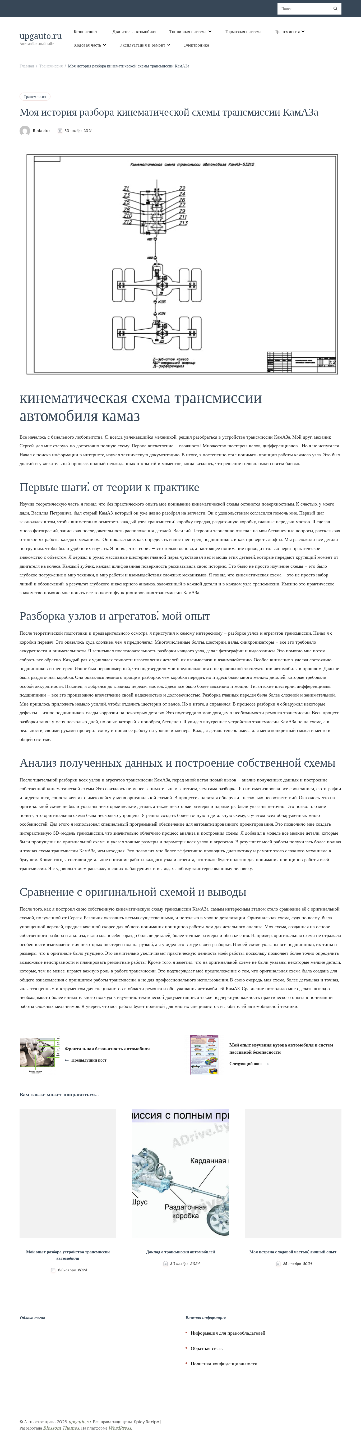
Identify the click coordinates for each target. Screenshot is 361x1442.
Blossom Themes (61, 1428)
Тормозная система (243, 31)
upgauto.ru (41, 35)
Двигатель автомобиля (134, 31)
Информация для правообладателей (228, 1333)
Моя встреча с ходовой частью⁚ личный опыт (292, 1252)
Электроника (196, 45)
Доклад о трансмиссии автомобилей (180, 1252)
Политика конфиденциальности (224, 1364)
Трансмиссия (287, 31)
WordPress (119, 1428)
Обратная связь (207, 1348)
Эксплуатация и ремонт (142, 45)
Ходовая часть (87, 45)
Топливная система (188, 31)
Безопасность (86, 31)
